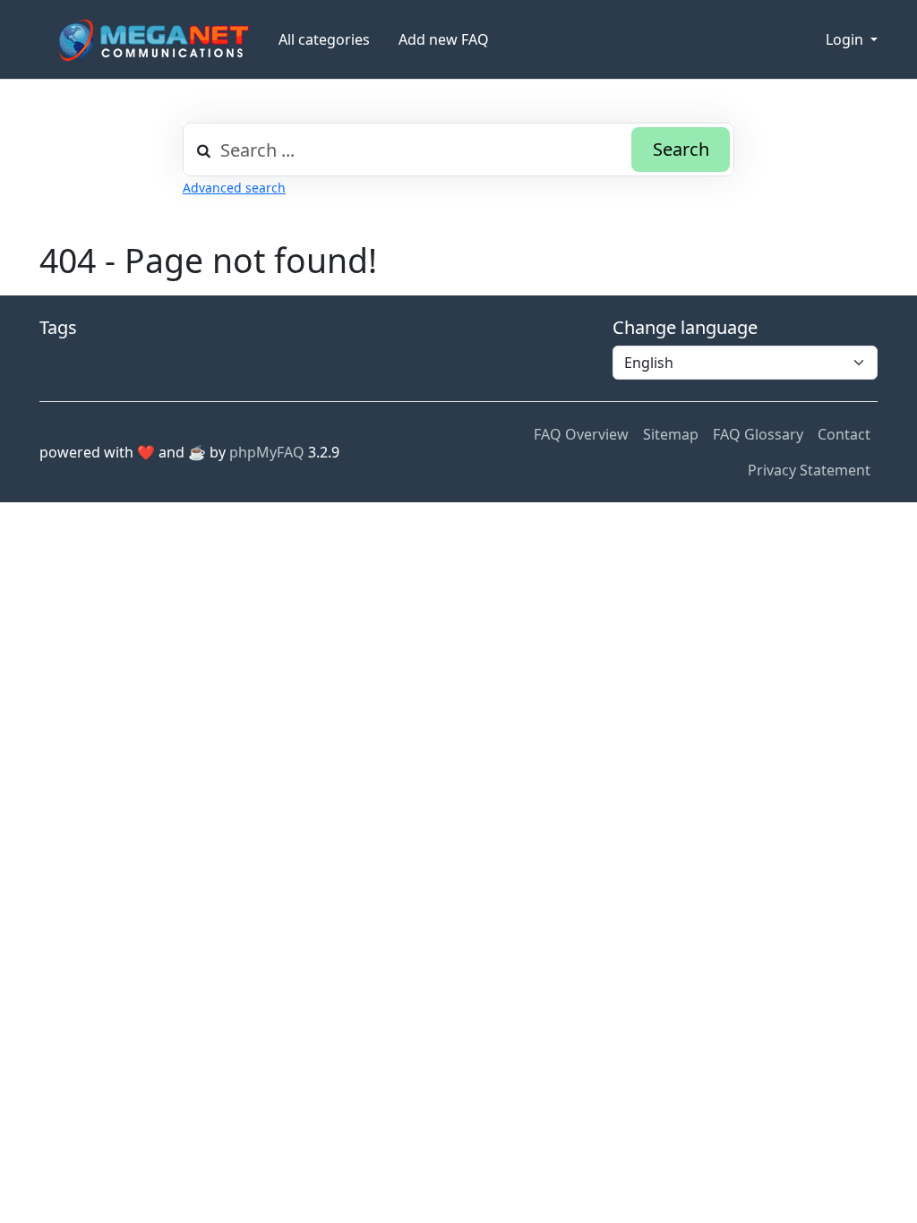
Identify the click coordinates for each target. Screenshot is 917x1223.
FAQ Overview (581, 434)
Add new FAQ (444, 39)
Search (681, 149)
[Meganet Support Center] (151, 40)
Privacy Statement (809, 470)
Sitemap (670, 434)
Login (846, 39)
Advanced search (234, 187)
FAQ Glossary (758, 434)
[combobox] (458, 149)
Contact (844, 434)
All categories (324, 39)
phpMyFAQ (266, 452)
